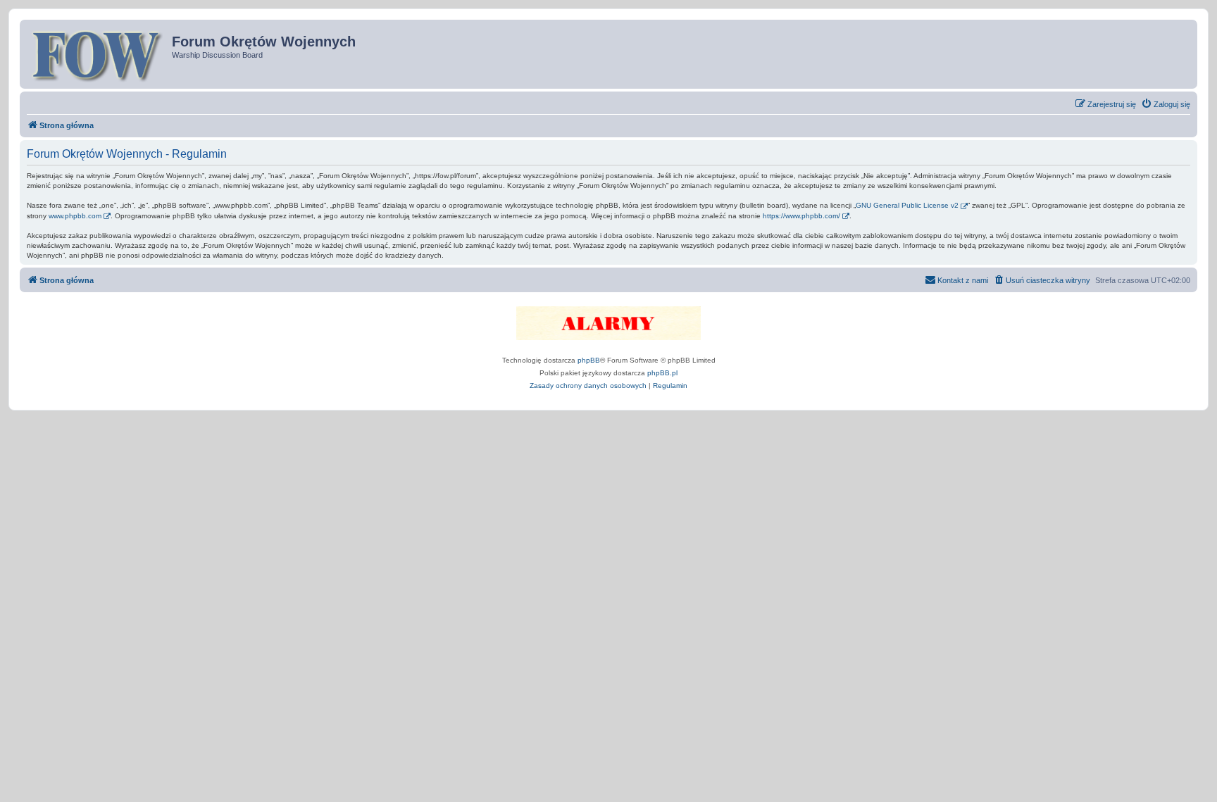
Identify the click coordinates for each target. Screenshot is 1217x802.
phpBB (589, 360)
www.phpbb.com (75, 216)
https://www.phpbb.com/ (801, 216)
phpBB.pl (662, 373)
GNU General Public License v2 (907, 205)
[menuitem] (1165, 104)
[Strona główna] (97, 54)
